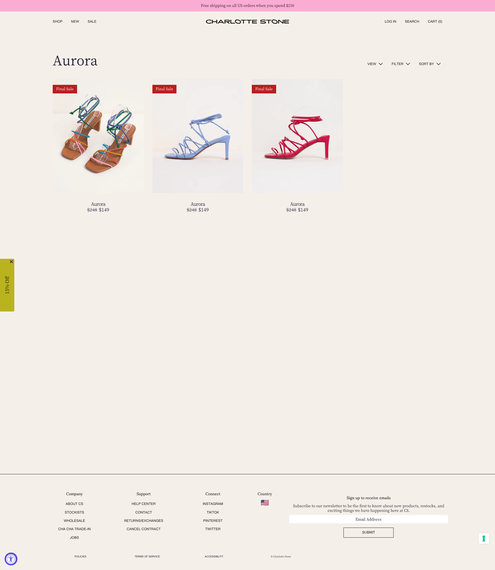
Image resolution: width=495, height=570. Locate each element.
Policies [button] (80, 556)
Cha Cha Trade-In (74, 529)
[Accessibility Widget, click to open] (11, 559)
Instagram (213, 504)
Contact (143, 512)
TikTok (213, 512)
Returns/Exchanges (143, 521)
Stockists (74, 512)
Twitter (213, 529)
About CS (74, 504)
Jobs (74, 538)
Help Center (144, 504)
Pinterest (212, 521)
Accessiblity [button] (214, 556)
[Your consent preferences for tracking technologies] (483, 538)
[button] (412, 21)
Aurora (98, 204)
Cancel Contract (144, 529)
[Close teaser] (11, 262)
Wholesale (74, 521)
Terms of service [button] (147, 556)
